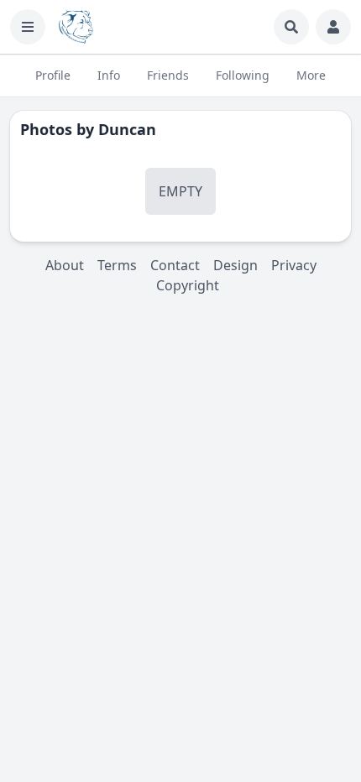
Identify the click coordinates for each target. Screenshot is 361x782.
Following (242, 75)
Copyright (187, 285)
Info (108, 75)
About (64, 265)
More (311, 75)
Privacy (294, 265)
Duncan (127, 129)
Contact (175, 265)
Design (235, 265)
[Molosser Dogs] (76, 27)
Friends (168, 75)
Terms (117, 265)
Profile (53, 75)
